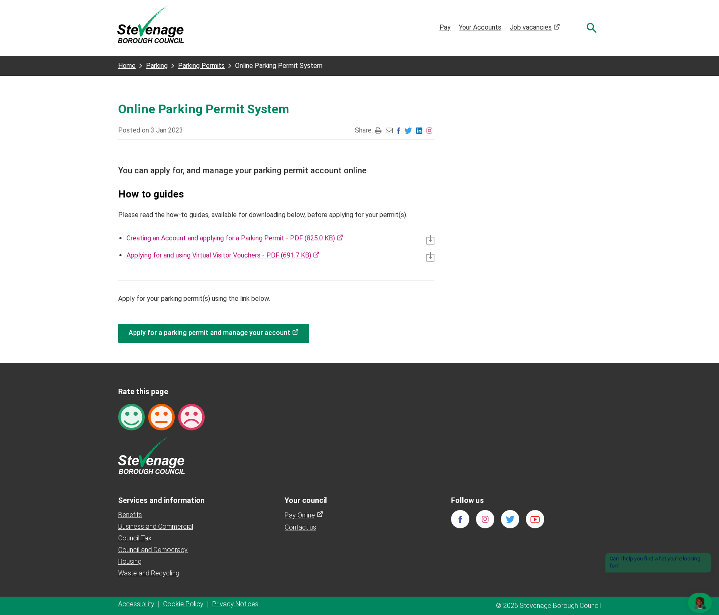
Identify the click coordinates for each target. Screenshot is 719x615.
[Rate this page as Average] (161, 416)
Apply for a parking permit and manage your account (219, 333)
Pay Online (304, 515)
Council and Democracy (153, 550)
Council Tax (134, 538)
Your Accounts (480, 27)
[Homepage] (150, 24)
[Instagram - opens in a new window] (429, 130)
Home (127, 66)
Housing (129, 561)
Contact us (300, 527)
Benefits (130, 515)
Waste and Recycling (148, 573)
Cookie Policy (183, 604)
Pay (445, 27)
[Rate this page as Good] (131, 416)
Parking (157, 66)
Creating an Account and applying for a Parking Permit (234, 238)
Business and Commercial (155, 526)
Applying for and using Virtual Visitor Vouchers (223, 255)
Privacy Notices (235, 604)
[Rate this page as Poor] (191, 416)
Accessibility (136, 604)
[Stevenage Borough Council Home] (151, 455)
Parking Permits (201, 66)
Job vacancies (535, 27)
